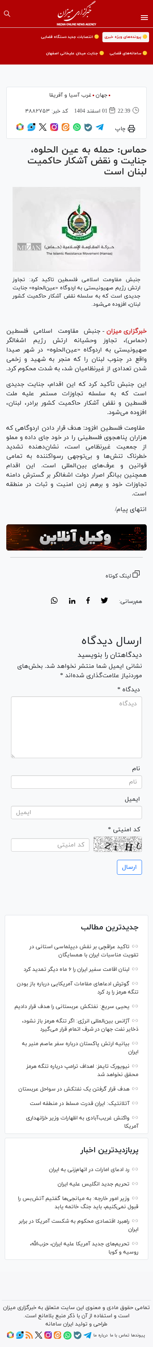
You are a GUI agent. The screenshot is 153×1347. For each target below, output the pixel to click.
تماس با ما (119, 1335)
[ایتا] (65, 130)
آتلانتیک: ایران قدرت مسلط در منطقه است (79, 1103)
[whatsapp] (54, 601)
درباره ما (100, 1335)
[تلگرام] (100, 130)
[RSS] (29, 1337)
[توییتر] (43, 130)
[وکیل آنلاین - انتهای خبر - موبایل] (76, 537)
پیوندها (138, 1335)
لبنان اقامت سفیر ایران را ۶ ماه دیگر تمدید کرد (76, 969)
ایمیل (132, 799)
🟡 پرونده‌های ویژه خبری (125, 37)
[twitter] (104, 601)
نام (136, 768)
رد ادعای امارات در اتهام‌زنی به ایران (89, 1169)
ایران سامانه (59, 1324)
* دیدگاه (128, 689)
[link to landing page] (76, 13)
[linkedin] (72, 601)
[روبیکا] (20, 130)
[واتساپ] (77, 130)
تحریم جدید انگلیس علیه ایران (93, 1184)
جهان (101, 95)
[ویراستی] (31, 130)
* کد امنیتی (124, 829)
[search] (7, 14)
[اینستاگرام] (54, 130)
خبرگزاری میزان (126, 331)
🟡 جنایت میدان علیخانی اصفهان (75, 53)
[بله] (88, 130)
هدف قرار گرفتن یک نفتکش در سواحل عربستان (73, 1089)
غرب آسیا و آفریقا (70, 95)
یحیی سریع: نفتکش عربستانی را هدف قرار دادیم (72, 1006)
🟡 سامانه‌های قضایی (128, 53)
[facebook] (88, 601)
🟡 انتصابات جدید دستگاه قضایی (70, 37)
